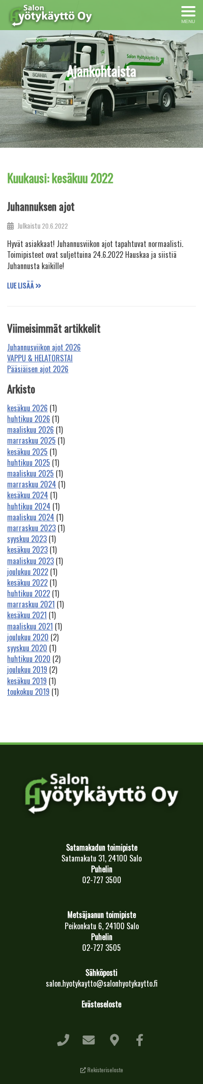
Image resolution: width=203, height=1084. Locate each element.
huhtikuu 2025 (28, 462)
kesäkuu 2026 (27, 408)
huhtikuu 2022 (28, 593)
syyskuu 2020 (27, 648)
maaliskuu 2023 (30, 560)
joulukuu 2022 (27, 571)
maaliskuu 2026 (30, 429)
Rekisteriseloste (104, 1070)
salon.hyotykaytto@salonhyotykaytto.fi (102, 983)
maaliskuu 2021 (30, 626)
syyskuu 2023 (27, 538)
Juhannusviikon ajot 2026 (44, 347)
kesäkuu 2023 (27, 549)
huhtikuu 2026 (28, 418)
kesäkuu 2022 (27, 582)
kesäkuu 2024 (27, 495)
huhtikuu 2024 (29, 506)
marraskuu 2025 (31, 440)
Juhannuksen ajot (41, 206)
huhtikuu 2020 (29, 658)
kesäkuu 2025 (27, 451)
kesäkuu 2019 (27, 680)
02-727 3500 (101, 879)
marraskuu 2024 (31, 484)
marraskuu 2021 (31, 604)
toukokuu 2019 (28, 691)
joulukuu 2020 (28, 637)
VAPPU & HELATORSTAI (40, 358)
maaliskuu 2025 (30, 473)
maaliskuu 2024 (30, 517)
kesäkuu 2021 (27, 615)
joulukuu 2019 (27, 669)
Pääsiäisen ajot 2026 (37, 369)
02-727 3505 (101, 947)
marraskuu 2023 (31, 528)
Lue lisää (21, 285)
